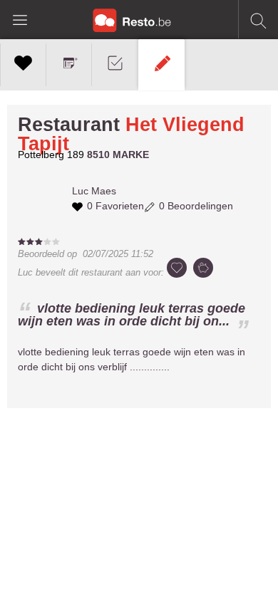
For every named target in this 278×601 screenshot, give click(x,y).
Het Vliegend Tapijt (131, 134)
